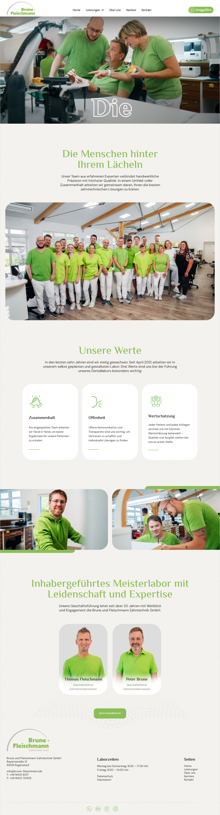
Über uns (189, 773)
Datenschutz (105, 776)
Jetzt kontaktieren (110, 713)
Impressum (104, 779)
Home (187, 766)
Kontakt (189, 779)
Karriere (189, 776)
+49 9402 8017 (19, 774)
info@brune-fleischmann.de (24, 771)
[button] (95, 10)
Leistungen (191, 769)
